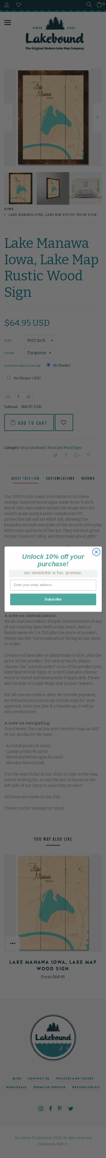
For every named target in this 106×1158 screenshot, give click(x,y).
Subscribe (53, 599)
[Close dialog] (96, 552)
